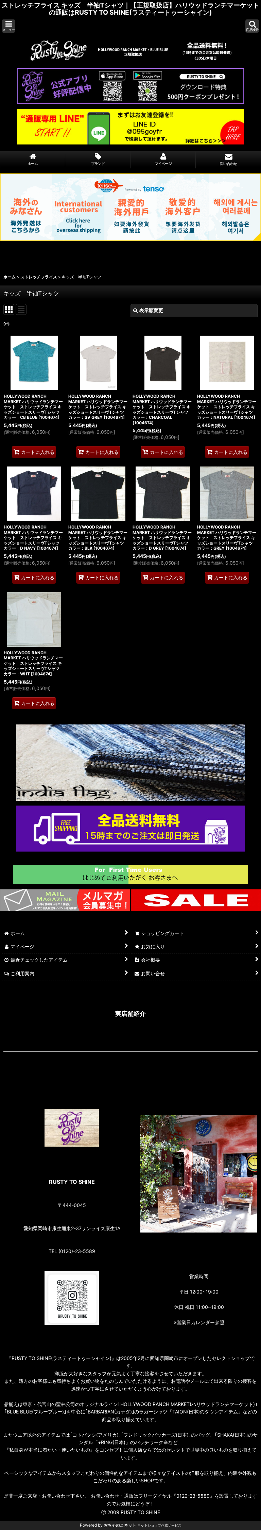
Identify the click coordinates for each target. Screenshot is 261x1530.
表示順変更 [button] (151, 310)
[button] (8, 26)
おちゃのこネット (120, 1525)
